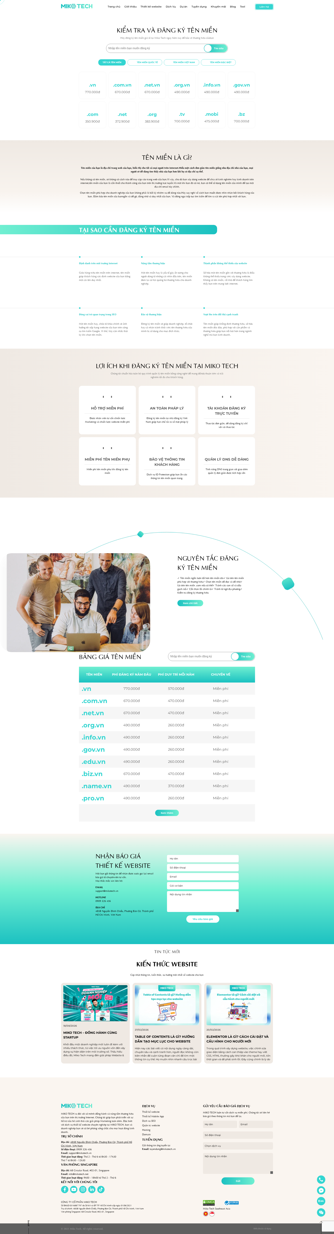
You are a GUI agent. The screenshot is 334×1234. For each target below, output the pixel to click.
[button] (219, 1203)
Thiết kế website (151, 6)
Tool (242, 6)
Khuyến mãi (218, 6)
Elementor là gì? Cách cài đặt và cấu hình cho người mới (237, 1039)
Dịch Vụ (171, 6)
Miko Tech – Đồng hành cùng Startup (90, 1035)
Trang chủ (114, 6)
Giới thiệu (130, 6)
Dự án (183, 6)
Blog (233, 6)
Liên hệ (264, 6)
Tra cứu (219, 48)
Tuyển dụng (199, 6)
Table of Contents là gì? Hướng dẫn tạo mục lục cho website (165, 1039)
